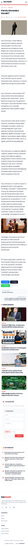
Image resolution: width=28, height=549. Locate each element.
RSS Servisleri (4, 520)
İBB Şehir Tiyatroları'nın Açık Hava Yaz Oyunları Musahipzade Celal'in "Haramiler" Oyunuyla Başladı (15, 472)
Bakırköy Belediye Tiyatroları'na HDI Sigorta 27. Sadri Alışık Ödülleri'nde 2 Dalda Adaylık (14, 479)
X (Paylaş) (14, 282)
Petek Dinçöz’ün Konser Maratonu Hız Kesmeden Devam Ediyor (14, 453)
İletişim (2, 518)
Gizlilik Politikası (5, 528)
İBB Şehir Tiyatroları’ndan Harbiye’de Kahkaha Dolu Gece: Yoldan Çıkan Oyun (14, 459)
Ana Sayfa (4, 7)
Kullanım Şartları (5, 531)
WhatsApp (6, 285)
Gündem (10, 7)
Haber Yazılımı (9, 543)
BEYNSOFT (22, 543)
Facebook (6, 282)
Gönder (19, 435)
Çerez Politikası (5, 533)
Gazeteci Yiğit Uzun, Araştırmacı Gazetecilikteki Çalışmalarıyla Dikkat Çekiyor (15, 465)
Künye (2, 516)
